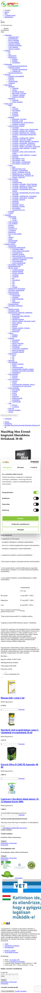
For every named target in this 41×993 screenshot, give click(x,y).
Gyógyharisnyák (17, 252)
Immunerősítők (12, 240)
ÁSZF (6, 944)
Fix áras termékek (13, 42)
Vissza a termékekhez (8, 991)
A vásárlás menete (10, 15)
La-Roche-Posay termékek (16, 126)
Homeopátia (8, 64)
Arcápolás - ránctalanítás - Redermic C (23, 143)
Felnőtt (14, 218)
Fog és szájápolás (13, 388)
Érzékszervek (12, 353)
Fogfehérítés (16, 400)
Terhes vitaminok (17, 102)
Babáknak (11, 86)
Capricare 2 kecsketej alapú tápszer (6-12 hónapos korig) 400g (20, 800)
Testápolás (15, 115)
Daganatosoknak (13, 304)
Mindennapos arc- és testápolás (21, 174)
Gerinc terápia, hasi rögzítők (20, 251)
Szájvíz (14, 393)
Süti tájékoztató (9, 947)
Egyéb (6, 307)
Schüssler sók (16, 71)
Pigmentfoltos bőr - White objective (23, 122)
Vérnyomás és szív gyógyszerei (21, 386)
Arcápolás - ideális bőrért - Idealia (22, 187)
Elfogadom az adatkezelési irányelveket (15, 828)
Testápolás (15, 88)
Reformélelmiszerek (14, 266)
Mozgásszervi (12, 57)
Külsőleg (15, 59)
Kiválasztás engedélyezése (20, 524)
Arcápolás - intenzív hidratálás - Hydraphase (25, 141)
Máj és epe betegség (18, 350)
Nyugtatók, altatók (14, 311)
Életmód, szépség (10, 244)
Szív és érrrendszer (14, 379)
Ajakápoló (15, 276)
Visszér (14, 383)
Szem (14, 355)
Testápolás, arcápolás (18, 124)
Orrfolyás (11, 79)
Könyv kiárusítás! (13, 40)
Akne (14, 107)
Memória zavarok (13, 309)
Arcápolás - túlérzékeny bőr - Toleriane (24, 133)
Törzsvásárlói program (11, 952)
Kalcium (11, 225)
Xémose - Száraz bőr (18, 177)
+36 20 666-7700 (14, 960)
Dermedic (11, 211)
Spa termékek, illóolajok (15, 264)
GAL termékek (12, 223)
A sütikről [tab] (33, 467)
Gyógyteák (15, 407)
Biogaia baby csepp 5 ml (12, 698)
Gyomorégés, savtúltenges (20, 348)
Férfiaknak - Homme (18, 206)
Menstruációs (12, 56)
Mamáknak (11, 98)
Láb (13, 283)
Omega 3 (11, 237)
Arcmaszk (15, 181)
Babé (10, 105)
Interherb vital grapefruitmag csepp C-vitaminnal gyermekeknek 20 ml (20, 731)
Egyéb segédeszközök (19, 263)
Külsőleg (15, 335)
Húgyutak (11, 360)
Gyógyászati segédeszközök (16, 247)
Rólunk (7, 12)
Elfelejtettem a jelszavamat (9, 843)
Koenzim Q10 (12, 228)
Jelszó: (3, 976)
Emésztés (11, 338)
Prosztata (15, 376)
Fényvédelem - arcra (18, 158)
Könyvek (11, 408)
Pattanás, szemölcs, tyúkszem (21, 328)
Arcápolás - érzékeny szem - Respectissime (25, 129)
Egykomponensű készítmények (17, 66)
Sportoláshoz (16, 62)
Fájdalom (7, 50)
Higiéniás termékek (18, 319)
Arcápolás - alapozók (18, 199)
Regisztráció (4, 845)
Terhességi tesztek (17, 367)
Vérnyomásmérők (17, 261)
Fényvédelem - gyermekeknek (21, 162)
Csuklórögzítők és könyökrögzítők (22, 258)
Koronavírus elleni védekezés (21, 316)
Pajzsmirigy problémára (15, 306)
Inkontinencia (16, 372)
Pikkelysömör (16, 329)
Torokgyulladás (13, 81)
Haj (13, 278)
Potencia (14, 377)
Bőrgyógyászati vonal (18, 169)
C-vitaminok (12, 230)
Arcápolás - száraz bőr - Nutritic (21, 139)
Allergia (10, 333)
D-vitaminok (12, 242)
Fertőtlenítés (16, 318)
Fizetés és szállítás (10, 950)
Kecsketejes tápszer (18, 91)
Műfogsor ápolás (17, 398)
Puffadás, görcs (16, 345)
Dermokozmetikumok (15, 45)
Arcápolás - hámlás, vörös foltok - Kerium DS (26, 146)
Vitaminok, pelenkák (18, 95)
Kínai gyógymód (13, 292)
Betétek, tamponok (18, 364)
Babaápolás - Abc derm (19, 119)
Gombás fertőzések (18, 270)
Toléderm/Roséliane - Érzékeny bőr (23, 175)
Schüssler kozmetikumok (19, 69)
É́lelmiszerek (16, 302)
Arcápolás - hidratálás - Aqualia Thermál (24, 186)
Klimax (14, 365)
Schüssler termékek (14, 44)
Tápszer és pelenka (14, 49)
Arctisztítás (15, 127)
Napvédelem (16, 280)
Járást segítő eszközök (18, 256)
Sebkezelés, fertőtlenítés (19, 259)
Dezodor (14, 287)
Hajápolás (15, 114)
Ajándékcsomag (17, 182)
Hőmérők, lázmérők (18, 254)
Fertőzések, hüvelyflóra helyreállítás (23, 371)
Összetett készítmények (15, 73)
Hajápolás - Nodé (17, 121)
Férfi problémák (13, 374)
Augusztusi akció (13, 37)
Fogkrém (15, 391)
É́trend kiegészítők (17, 299)
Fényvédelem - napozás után (20, 163)
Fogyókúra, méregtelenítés (16, 290)
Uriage (10, 165)
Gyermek (15, 112)
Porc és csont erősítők (14, 234)
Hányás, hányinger (18, 343)
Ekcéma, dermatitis (18, 273)
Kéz (13, 282)
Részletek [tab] (20, 467)
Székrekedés (16, 340)
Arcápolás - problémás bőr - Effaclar (23, 138)
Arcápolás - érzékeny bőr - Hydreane (23, 131)
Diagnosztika (12, 246)
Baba (13, 167)
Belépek (4, 841)
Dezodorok (15, 150)
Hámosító (15, 324)
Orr (13, 357)
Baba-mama (8, 85)
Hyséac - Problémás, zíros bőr (21, 172)
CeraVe (10, 213)
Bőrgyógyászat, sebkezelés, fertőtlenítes (20, 312)
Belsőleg (14, 61)
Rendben (21, 518)
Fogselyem (15, 396)
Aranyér (14, 381)
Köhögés (11, 78)
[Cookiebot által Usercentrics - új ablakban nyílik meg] (30, 462)
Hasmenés (15, 341)
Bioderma (11, 117)
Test (13, 285)
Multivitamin (12, 216)
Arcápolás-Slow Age (18, 210)
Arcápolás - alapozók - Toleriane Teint (23, 145)
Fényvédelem (16, 110)
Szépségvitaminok (17, 271)
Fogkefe (14, 395)
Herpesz (14, 326)
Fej (9, 52)
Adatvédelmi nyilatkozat (12, 945)
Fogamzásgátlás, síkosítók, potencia (23, 369)
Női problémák (12, 362)
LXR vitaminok (13, 47)
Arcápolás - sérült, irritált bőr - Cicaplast (24, 148)
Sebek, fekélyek (17, 323)
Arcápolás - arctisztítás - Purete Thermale (24, 184)
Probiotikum (16, 347)
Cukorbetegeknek (13, 294)
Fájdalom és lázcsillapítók (16, 76)
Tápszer (14, 90)
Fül (13, 359)
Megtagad (20, 529)
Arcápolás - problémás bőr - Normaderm (24, 196)
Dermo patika (9, 103)
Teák (13, 300)
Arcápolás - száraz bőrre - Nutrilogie (23, 198)
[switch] (36, 498)
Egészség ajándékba (14, 410)
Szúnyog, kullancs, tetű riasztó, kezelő (23, 321)
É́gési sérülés (16, 314)
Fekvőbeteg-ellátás (17, 249)
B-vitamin (11, 227)
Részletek (22, 709)
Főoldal (7, 422)
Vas (9, 235)
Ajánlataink (8, 35)
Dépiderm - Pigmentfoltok (20, 170)
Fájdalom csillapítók (18, 97)
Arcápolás (15, 109)
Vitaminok (11, 83)
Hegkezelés (15, 331)
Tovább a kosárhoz (21, 991)
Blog (6, 13)
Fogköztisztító (16, 401)
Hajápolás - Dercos (18, 204)
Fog (9, 54)
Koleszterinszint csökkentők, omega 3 (23, 384)
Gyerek (14, 220)
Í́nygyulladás (16, 389)
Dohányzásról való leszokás (16, 288)
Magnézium (12, 232)
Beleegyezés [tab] (7, 467)
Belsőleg (14, 336)
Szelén (10, 239)
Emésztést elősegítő (18, 352)
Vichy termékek (13, 179)
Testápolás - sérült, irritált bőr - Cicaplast (24, 155)
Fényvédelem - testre (18, 160)
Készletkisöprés (13, 38)
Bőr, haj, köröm (13, 268)
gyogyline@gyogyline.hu (17, 961)
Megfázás (7, 74)
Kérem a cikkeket (6, 830)
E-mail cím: (4, 972)
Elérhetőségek (9, 17)
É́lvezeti (14, 405)
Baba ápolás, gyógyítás (19, 93)
